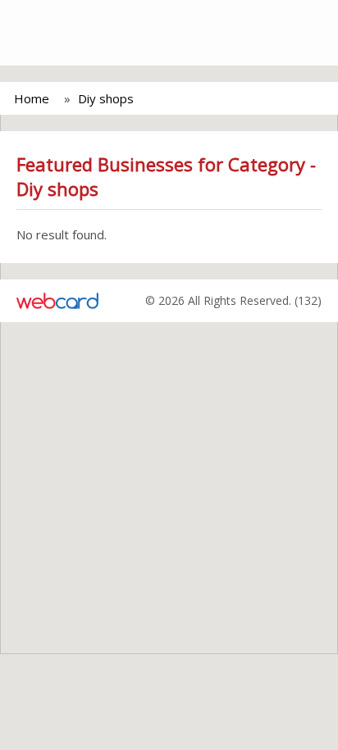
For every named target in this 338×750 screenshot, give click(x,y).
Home (31, 98)
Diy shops (106, 98)
